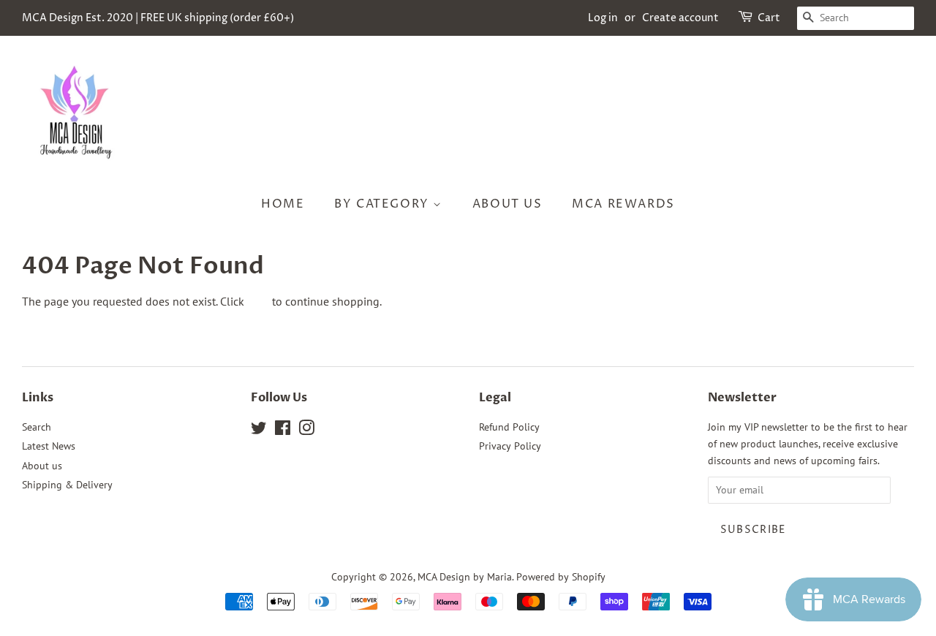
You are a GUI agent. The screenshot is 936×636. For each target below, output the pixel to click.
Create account (680, 18)
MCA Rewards (623, 204)
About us (507, 204)
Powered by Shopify (560, 576)
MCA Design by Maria (465, 576)
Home (282, 204)
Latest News (48, 446)
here (258, 301)
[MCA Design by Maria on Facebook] (282, 430)
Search (36, 427)
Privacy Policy (510, 446)
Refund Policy (509, 427)
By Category (383, 204)
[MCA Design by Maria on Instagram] (306, 430)
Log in (603, 18)
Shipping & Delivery (67, 484)
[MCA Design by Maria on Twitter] (259, 430)
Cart (769, 18)
